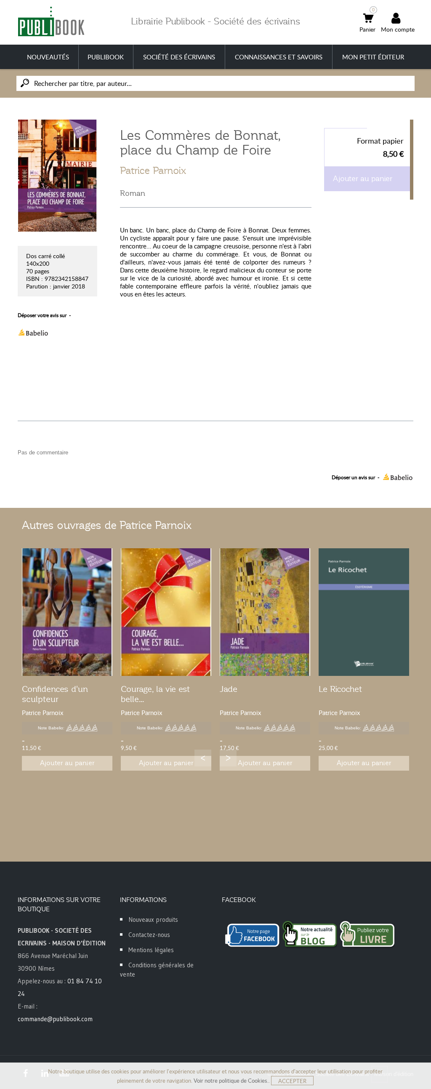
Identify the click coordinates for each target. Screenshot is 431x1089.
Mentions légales (151, 950)
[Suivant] (228, 758)
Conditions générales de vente (157, 969)
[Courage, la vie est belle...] (166, 612)
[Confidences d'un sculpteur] (67, 612)
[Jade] (265, 612)
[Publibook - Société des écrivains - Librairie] (51, 21)
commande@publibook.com (55, 1019)
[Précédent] (202, 758)
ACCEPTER (292, 1081)
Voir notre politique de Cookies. (231, 1080)
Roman (132, 193)
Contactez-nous (149, 935)
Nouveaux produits (153, 920)
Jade (228, 689)
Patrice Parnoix (153, 170)
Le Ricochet (340, 689)
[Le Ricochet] (364, 612)
